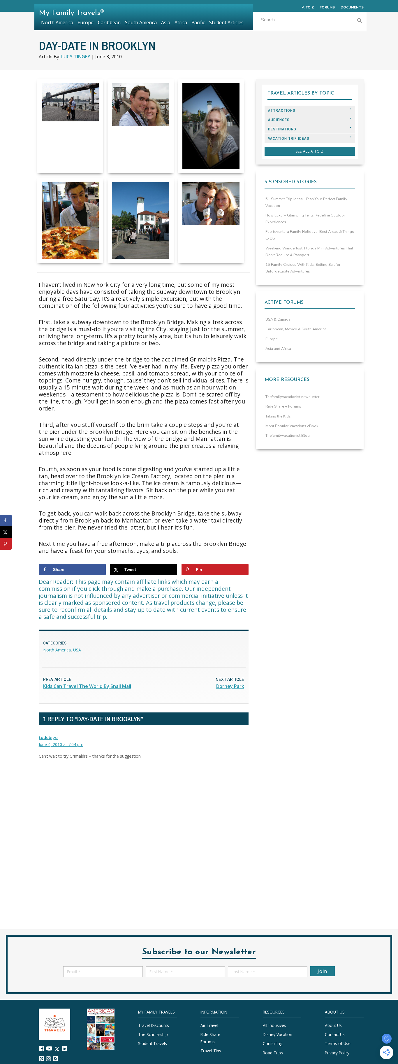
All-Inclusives (274, 1025)
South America (141, 22)
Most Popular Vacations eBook (291, 426)
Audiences (279, 119)
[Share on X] (6, 532)
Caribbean (109, 22)
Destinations (282, 129)
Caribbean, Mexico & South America (295, 329)
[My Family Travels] (54, 1024)
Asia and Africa (278, 348)
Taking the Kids (278, 416)
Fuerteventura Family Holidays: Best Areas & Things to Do (309, 235)
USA (77, 650)
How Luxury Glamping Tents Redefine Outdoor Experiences (305, 219)
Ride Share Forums (210, 1038)
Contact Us (335, 1034)
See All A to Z (310, 151)
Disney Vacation (277, 1034)
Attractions (281, 110)
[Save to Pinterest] (6, 544)
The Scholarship (153, 1034)
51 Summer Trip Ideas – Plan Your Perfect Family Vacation (306, 202)
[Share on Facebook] (6, 520)
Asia (165, 22)
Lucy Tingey (75, 56)
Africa (181, 22)
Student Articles (226, 22)
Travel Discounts (153, 1025)
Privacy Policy (337, 1053)
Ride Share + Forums (283, 406)
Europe (271, 339)
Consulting (272, 1043)
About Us (333, 1025)
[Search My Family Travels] (359, 21)
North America (57, 650)
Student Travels (152, 1043)
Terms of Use (338, 1043)
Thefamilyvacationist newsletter (292, 396)
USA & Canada (277, 319)
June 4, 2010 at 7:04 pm (61, 744)
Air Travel (209, 1025)
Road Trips (273, 1053)
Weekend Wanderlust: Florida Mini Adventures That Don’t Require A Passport (309, 252)
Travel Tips (210, 1050)
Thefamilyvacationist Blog (287, 435)
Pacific (198, 22)
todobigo (48, 737)
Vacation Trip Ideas (288, 138)
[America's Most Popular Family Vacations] (101, 1028)
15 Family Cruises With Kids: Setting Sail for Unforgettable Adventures (303, 268)
